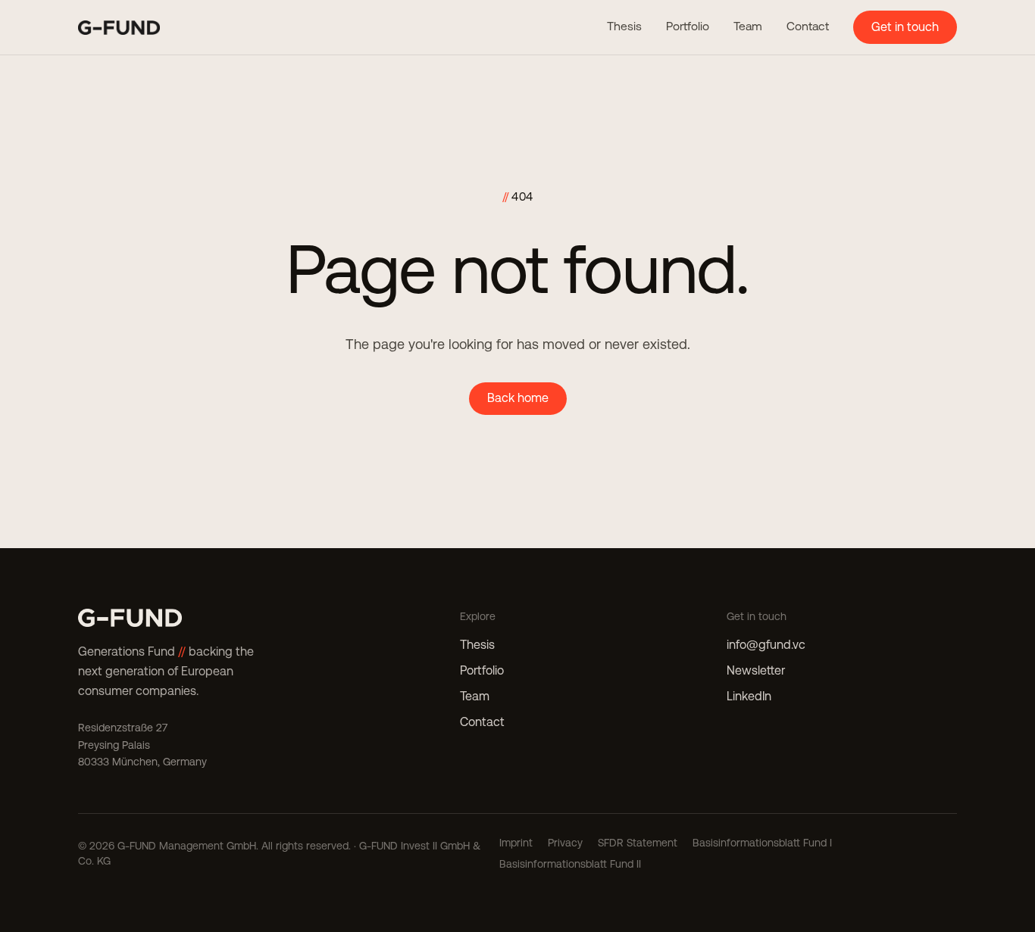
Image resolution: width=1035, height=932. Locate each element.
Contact (807, 26)
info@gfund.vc (766, 644)
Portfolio (687, 26)
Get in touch (905, 27)
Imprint (516, 843)
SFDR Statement (637, 843)
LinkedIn (749, 696)
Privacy (565, 843)
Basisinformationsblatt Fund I (762, 843)
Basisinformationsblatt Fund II (570, 864)
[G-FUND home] (119, 27)
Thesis (624, 26)
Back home (518, 398)
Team (747, 26)
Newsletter (756, 670)
